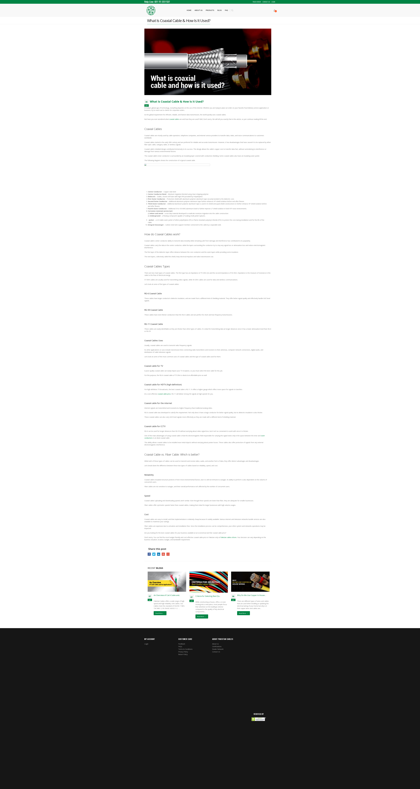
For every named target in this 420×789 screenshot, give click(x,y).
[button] (232, 10)
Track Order (257, 2)
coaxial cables (174, 119)
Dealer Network (217, 649)
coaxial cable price (164, 394)
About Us (215, 644)
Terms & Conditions (185, 649)
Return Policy (183, 654)
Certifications (216, 646)
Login (273, 2)
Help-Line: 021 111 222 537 (157, 1)
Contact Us (266, 2)
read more (159, 613)
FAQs (180, 646)
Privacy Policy (183, 652)
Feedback (181, 644)
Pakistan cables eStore (228, 537)
